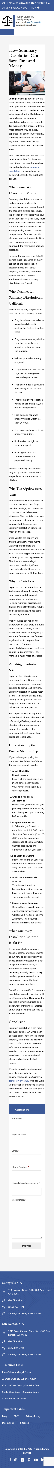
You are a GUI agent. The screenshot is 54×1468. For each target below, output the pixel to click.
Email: (15, 1151)
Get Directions (15, 1300)
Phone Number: (20, 1167)
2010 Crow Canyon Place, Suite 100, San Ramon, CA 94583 (29, 1333)
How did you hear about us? (26, 1183)
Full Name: (18, 1119)
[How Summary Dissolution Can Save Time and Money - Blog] (21, 21)
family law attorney (19, 1081)
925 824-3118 (23, 3)
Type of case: (19, 1135)
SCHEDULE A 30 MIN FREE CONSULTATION (26, 5)
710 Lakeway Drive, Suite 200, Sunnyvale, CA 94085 (29, 1292)
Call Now (7, 31)
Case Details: (19, 1200)
